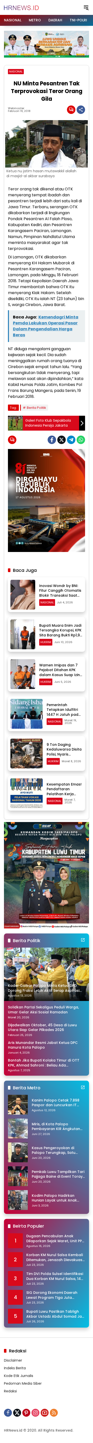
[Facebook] (52, 440)
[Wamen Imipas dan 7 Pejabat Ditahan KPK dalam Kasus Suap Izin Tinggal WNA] (22, 674)
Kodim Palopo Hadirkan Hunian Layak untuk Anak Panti (54, 1198)
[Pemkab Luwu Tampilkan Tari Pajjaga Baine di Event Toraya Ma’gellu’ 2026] (18, 1176)
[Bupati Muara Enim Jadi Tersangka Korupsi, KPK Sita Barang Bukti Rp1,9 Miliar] (22, 634)
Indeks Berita (15, 1368)
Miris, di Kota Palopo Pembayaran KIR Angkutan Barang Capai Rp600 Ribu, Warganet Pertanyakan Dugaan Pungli (56, 1127)
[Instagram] (35, 1413)
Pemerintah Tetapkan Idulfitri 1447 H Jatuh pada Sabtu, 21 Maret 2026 (64, 714)
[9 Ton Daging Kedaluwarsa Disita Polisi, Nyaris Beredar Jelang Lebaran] (26, 753)
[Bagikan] (81, 109)
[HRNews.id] (21, 7)
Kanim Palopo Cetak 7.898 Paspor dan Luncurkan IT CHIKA (55, 1103)
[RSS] (54, 1413)
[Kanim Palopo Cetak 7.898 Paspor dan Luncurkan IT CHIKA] (18, 1105)
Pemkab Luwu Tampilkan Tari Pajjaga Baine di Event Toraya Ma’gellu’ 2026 (58, 1174)
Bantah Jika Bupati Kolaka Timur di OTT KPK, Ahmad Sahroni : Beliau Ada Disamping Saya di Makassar (43, 1063)
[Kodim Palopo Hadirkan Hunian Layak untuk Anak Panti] (18, 1200)
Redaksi (10, 1391)
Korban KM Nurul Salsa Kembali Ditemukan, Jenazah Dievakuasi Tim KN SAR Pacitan (54, 1257)
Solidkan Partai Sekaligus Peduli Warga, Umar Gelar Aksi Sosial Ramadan (43, 1010)
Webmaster (16, 108)
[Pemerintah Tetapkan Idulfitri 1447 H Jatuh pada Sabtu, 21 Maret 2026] (26, 714)
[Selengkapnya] (83, 940)
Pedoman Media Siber (23, 1383)
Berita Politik (36, 407)
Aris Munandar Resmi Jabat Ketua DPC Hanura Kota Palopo (43, 1045)
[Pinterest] (26, 1413)
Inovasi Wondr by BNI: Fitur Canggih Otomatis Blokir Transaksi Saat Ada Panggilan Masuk (60, 593)
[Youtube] (45, 1413)
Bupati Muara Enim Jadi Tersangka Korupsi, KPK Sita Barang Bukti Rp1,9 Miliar (60, 633)
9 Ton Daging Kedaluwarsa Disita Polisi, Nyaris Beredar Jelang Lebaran (64, 754)
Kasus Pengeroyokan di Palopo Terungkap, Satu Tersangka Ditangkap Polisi (56, 1150)
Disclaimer (13, 1360)
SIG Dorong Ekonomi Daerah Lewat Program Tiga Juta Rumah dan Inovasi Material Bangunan (51, 1295)
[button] (86, 7)
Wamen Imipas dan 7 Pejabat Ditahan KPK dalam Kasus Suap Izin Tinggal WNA (59, 672)
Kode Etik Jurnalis (18, 1375)
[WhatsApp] (81, 440)
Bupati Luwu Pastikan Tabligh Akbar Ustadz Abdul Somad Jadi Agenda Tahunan (55, 1314)
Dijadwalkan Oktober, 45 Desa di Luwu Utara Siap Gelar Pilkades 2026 (42, 1027)
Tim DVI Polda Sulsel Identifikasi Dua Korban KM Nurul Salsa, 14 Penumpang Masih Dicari (54, 1276)
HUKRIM (45, 642)
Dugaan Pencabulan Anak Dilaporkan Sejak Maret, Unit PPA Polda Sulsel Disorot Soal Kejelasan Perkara (55, 1238)
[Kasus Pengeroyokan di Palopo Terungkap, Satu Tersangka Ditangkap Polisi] (18, 1152)
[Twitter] (61, 440)
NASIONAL (16, 71)
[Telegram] (71, 440)
